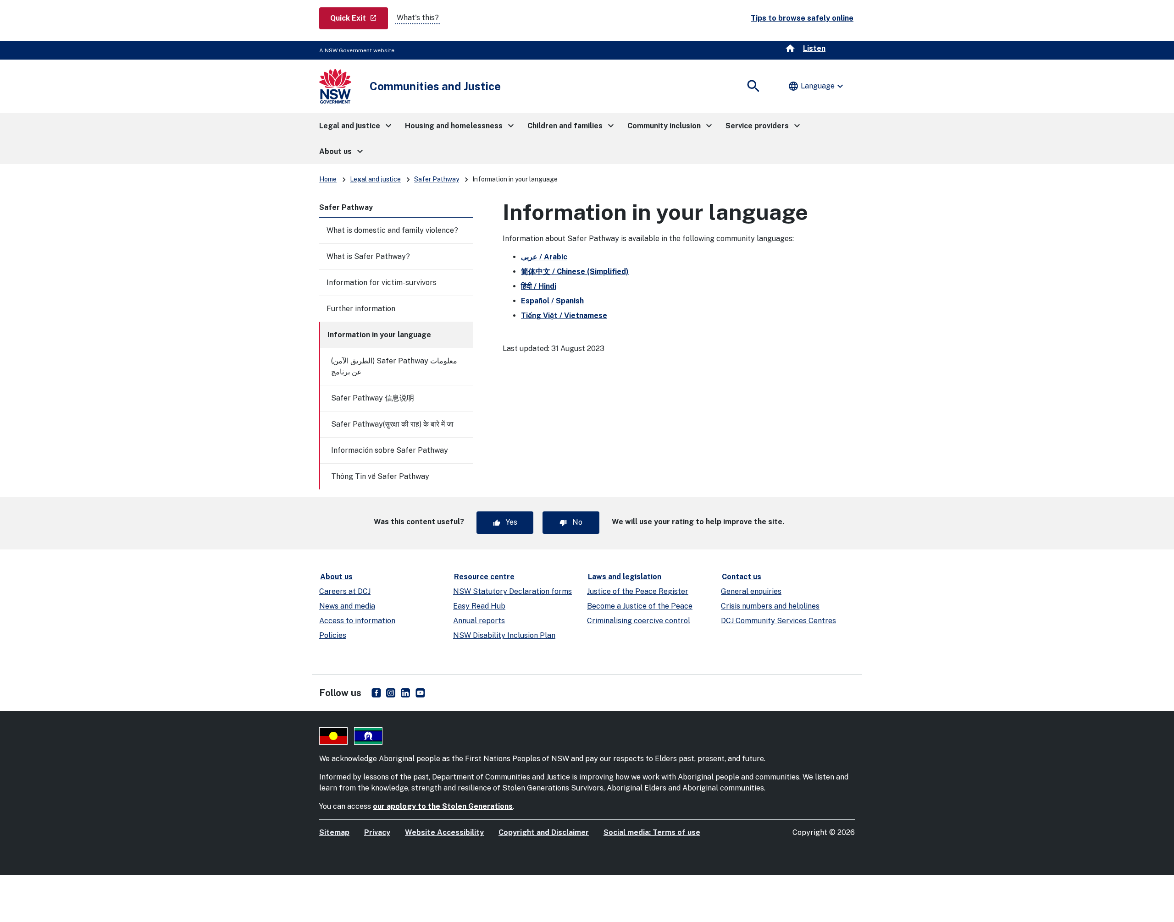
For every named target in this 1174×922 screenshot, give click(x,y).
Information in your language (379, 334)
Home (328, 179)
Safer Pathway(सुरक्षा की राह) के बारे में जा (392, 424)
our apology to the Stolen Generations (443, 806)
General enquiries (751, 591)
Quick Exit (359, 17)
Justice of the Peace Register (637, 591)
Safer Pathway (436, 179)
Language (817, 86)
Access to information (357, 620)
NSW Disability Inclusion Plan (504, 635)
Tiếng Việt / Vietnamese (564, 315)
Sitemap (334, 832)
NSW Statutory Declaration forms (512, 591)
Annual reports (479, 620)
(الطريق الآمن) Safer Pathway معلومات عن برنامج (394, 366)
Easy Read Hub (479, 606)
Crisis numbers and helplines (770, 606)
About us (336, 576)
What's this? (418, 17)
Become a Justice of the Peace (639, 606)
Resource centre (484, 576)
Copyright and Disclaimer (543, 832)
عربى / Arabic (544, 256)
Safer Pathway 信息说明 (372, 398)
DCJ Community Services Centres (778, 620)
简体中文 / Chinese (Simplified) (575, 271)
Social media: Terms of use (652, 832)
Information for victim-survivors (382, 282)
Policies (332, 635)
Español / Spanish (552, 300)
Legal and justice (375, 179)
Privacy (377, 832)
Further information (361, 308)
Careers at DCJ (345, 591)
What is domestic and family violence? (392, 230)
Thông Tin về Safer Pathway (380, 476)
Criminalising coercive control (638, 620)
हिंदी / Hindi (538, 286)
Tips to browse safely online (802, 18)
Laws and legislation (624, 576)
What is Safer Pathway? (368, 256)
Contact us (741, 576)
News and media (347, 606)
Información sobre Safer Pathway (389, 450)
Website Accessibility (444, 832)
